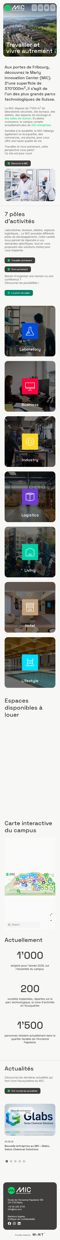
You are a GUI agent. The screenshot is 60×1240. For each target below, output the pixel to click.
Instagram (14, 1223)
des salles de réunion (18, 118)
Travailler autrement (21, 260)
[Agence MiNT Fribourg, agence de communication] (38, 1235)
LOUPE (34, 7)
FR (46, 7)
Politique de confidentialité (21, 1219)
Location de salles (20, 293)
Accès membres (40, 7)
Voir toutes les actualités (24, 1090)
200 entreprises (41, 125)
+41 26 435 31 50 (16, 1206)
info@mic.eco (15, 1209)
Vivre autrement (19, 269)
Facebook (9, 1223)
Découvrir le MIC (19, 163)
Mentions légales (16, 1216)
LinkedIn (19, 1223)
